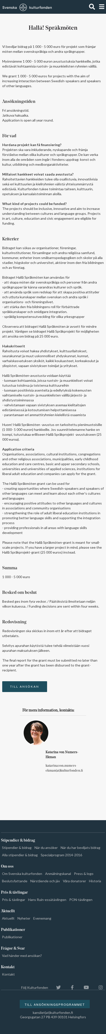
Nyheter (24, 918)
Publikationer (12, 937)
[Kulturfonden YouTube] (83, 987)
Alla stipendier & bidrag (20, 855)
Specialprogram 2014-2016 (61, 855)
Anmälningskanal (58, 873)
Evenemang (42, 918)
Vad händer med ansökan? (22, 955)
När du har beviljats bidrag (80, 847)
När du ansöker (46, 847)
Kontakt (8, 974)
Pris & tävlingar (13, 900)
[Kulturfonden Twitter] (56, 987)
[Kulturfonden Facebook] (69, 987)
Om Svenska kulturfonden (22, 873)
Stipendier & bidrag (17, 847)
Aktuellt (8, 918)
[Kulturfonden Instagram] (98, 987)
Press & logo (83, 873)
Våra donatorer (74, 881)
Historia (95, 881)
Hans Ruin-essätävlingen (47, 900)
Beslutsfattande (14, 881)
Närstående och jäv (45, 881)
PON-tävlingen (80, 900)
